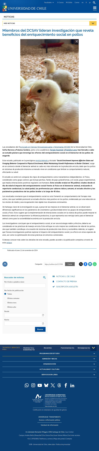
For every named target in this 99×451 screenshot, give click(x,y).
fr (86, 2)
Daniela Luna (71, 150)
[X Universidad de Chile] (53, 385)
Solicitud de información (49, 425)
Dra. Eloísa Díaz (47, 435)
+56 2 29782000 (32, 439)
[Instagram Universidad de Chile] (33, 385)
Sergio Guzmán (56, 150)
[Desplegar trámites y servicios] (93, 348)
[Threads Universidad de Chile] (59, 385)
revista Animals (41, 160)
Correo (77, 2)
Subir (4, 264)
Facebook (85, 264)
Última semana (13, 298)
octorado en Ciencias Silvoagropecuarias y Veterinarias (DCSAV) (45, 147)
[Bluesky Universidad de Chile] (46, 385)
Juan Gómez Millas (60, 435)
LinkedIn (90, 264)
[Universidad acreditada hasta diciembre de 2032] (49, 400)
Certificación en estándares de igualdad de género (50, 410)
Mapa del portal (59, 439)
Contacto (69, 439)
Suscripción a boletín (67, 287)
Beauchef (38, 435)
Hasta (6, 320)
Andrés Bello (29, 435)
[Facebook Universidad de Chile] (66, 385)
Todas (9, 294)
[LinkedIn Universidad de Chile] (72, 385)
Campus (22, 435)
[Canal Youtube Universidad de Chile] (40, 385)
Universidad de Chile (40, 444)
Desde (6, 311)
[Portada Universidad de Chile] (26, 6)
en (82, 2)
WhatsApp (95, 264)
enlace (9, 242)
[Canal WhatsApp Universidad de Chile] (27, 385)
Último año (11, 307)
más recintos (75, 435)
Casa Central (69, 432)
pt (90, 2)
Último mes (11, 303)
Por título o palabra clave (14, 282)
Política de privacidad (63, 444)
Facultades (48, 2)
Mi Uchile (69, 2)
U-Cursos (60, 2)
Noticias (9, 16)
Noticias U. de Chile (65, 276)
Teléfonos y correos (46, 439)
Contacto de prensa (66, 281)
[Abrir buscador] (94, 2)
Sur (69, 435)
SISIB (30, 444)
